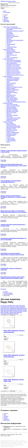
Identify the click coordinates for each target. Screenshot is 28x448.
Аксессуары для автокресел (14, 60)
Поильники (9, 41)
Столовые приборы (12, 47)
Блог (5, 16)
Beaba (20, 305)
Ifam (8, 308)
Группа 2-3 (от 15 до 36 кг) (13, 73)
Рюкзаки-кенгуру (11, 135)
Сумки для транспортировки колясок (16, 101)
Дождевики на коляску (12, 80)
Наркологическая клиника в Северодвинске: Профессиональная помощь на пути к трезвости (14, 211)
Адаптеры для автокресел (13, 77)
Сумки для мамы (11, 139)
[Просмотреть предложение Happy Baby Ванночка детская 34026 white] (9, 376)
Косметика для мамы (12, 129)
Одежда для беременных (13, 132)
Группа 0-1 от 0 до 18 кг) (13, 65)
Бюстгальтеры (10, 123)
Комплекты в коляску (12, 92)
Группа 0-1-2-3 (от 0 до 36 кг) (14, 68)
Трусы (8, 142)
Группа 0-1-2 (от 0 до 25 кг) (14, 67)
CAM (10, 307)
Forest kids (22, 307)
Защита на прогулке (12, 55)
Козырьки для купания (12, 111)
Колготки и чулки (11, 128)
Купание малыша (8, 103)
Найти (2, 8)
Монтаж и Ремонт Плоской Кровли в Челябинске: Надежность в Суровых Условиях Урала (13, 197)
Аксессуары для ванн (12, 104)
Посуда (8, 42)
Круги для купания (11, 112)
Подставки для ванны (12, 115)
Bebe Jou (7, 307)
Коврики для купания (12, 109)
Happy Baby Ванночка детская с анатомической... (14, 331)
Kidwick (22, 308)
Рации (8, 56)
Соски (8, 45)
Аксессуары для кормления (10, 26)
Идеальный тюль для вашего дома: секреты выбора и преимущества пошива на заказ (12, 277)
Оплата (5, 18)
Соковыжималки (11, 44)
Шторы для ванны (11, 120)
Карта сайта (7, 21)
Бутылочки (9, 32)
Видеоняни (9, 53)
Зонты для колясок (11, 83)
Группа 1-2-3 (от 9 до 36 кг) (14, 72)
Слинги (9, 136)
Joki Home (17, 308)
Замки (8, 81)
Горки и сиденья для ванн (13, 105)
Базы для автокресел (12, 63)
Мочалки (9, 113)
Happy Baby (4, 308)
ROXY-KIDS (9, 311)
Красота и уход (10, 131)
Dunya (14, 307)
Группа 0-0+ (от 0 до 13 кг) (13, 64)
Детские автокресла (9, 59)
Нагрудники (10, 37)
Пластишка (3, 313)
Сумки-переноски (11, 140)
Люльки (9, 93)
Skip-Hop (20, 311)
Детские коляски (8, 76)
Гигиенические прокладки (13, 125)
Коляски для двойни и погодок (14, 87)
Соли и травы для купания (13, 117)
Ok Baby (24, 309)
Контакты (6, 20)
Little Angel (6, 309)
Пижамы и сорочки (12, 133)
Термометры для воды (12, 119)
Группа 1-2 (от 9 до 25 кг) (13, 71)
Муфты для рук (10, 96)
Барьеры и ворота (11, 51)
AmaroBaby (10, 305)
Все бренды (4, 305)
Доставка (6, 17)
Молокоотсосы (10, 34)
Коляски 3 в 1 (10, 85)
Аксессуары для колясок (13, 79)
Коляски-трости (11, 91)
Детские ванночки (11, 107)
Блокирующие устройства (13, 52)
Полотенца (9, 116)
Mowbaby (14, 309)
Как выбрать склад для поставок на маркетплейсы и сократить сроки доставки (12, 254)
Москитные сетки (11, 95)
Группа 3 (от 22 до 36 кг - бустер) (15, 75)
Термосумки (10, 48)
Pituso (2, 311)
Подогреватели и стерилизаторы (15, 40)
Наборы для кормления (12, 36)
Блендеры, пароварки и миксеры (15, 30)
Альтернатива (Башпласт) (15, 312)
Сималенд (16, 313)
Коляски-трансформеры (13, 89)
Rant (5, 311)
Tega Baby (6, 312)
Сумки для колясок (11, 100)
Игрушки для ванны (12, 108)
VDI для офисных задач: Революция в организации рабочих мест (11, 181)
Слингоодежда (10, 138)
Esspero (18, 307)
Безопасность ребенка (9, 49)
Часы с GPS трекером (12, 57)
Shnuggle (15, 311)
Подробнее (3, 160)
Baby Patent (16, 305)
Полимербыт (10, 313)
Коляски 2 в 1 (10, 84)
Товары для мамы (8, 121)
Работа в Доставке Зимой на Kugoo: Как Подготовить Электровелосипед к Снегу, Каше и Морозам (14, 166)
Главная (6, 14)
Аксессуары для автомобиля (14, 61)
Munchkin (19, 309)
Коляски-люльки (11, 88)
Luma (10, 309)
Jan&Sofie (11, 308)
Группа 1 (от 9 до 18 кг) (13, 69)
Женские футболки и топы (13, 127)
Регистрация (7, 12)
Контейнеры (10, 33)
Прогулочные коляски (12, 99)
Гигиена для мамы (11, 124)
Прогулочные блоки (12, 97)
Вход (5, 11)
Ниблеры (9, 38)
